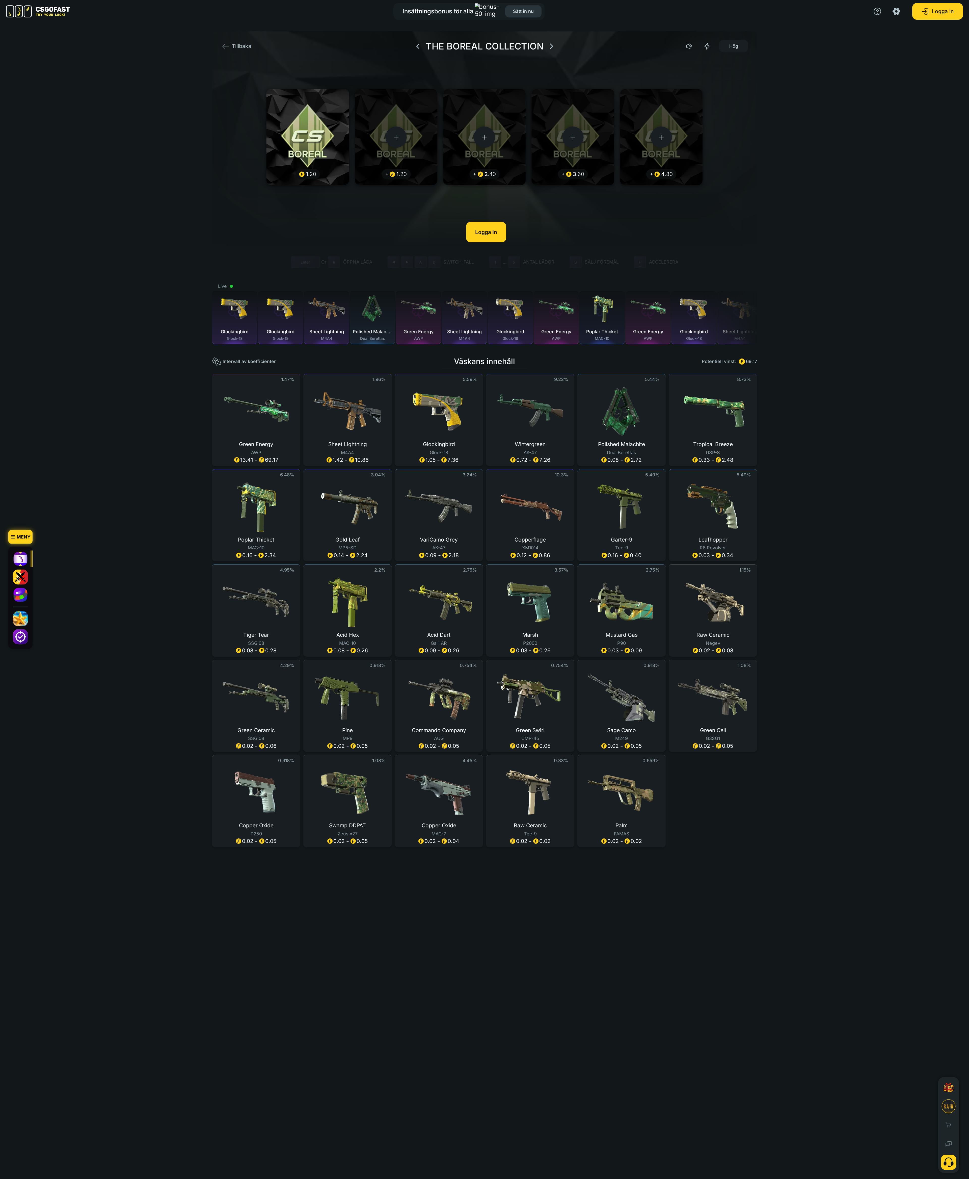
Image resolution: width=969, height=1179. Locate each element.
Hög (733, 46)
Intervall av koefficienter (249, 361)
